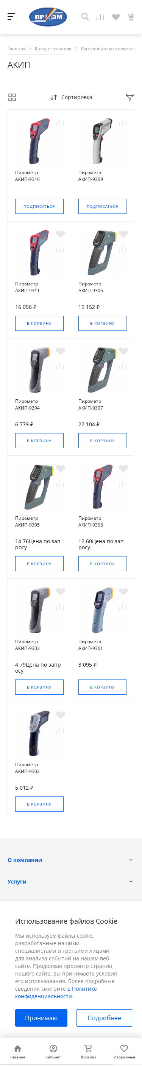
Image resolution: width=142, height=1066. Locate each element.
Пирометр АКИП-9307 (90, 404)
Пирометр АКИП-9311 (27, 287)
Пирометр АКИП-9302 (27, 768)
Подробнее (104, 1018)
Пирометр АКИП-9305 (27, 521)
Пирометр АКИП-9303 (27, 644)
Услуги (17, 881)
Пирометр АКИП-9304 (27, 404)
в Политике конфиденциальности (56, 992)
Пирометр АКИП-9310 (27, 175)
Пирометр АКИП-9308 (90, 521)
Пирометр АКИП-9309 (90, 175)
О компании (25, 859)
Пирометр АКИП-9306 (90, 287)
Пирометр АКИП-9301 (90, 644)
